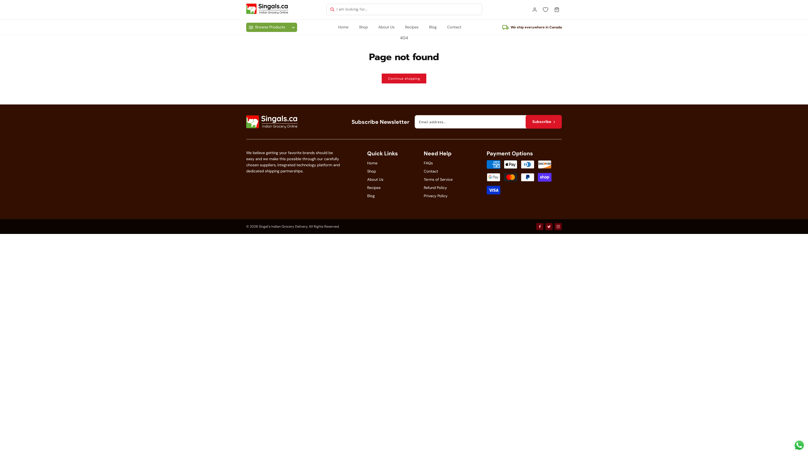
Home (372, 163)
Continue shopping (404, 79)
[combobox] (404, 9)
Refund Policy (435, 187)
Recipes (374, 187)
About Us (375, 179)
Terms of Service (438, 179)
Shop (371, 171)
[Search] (332, 9)
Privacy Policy (436, 195)
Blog (371, 195)
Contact (431, 171)
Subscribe (541, 121)
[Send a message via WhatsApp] (799, 445)
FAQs (428, 163)
